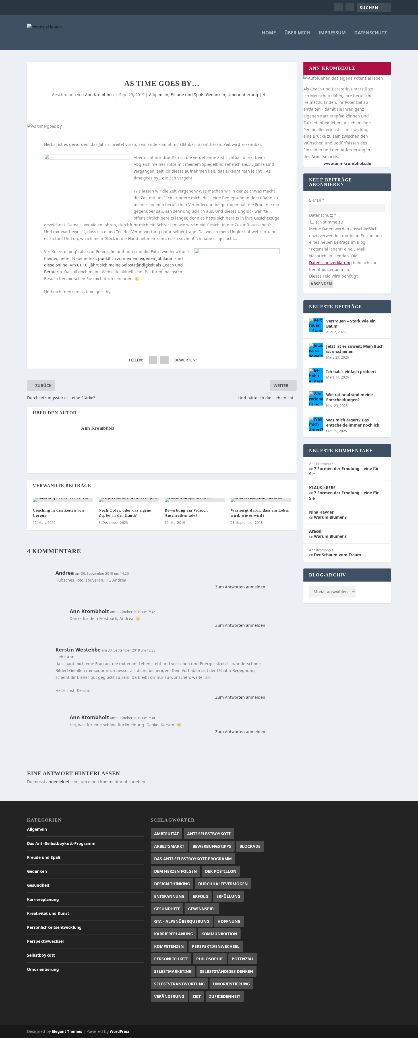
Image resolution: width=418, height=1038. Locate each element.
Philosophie (210, 959)
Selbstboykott (41, 955)
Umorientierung (242, 94)
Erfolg (200, 896)
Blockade (249, 846)
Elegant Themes (67, 1031)
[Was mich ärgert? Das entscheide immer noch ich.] (316, 424)
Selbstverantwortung (179, 984)
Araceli (315, 531)
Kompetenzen (169, 946)
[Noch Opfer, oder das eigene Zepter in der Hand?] (129, 500)
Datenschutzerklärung (330, 262)
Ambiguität (166, 833)
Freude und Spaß (187, 94)
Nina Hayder (321, 512)
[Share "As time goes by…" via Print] (164, 360)
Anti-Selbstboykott (209, 833)
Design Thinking (172, 883)
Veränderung (169, 996)
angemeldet (57, 781)
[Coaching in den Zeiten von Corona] (63, 500)
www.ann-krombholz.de (347, 163)
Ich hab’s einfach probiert (351, 371)
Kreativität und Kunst (48, 913)
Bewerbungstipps (212, 846)
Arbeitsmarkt (169, 846)
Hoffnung (229, 921)
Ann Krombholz (100, 94)
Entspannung (169, 896)
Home (269, 33)
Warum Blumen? (330, 517)
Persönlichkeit (171, 959)
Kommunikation (219, 933)
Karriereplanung (43, 899)
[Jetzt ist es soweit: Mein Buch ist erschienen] (316, 350)
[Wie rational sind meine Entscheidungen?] (316, 398)
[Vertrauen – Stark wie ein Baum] (316, 325)
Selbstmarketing (173, 971)
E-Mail (316, 200)
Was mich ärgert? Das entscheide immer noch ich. (353, 422)
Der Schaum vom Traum (337, 554)
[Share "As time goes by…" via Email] (153, 360)
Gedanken (215, 94)
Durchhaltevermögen (223, 883)
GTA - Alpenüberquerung (181, 921)
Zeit (197, 996)
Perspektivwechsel (45, 941)
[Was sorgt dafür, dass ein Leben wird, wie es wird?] (261, 500)
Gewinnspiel (202, 908)
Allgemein (158, 94)
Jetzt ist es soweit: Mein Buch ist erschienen (355, 349)
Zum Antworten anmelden (240, 587)
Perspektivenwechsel (215, 946)
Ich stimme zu (329, 222)
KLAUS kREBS (322, 487)
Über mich (297, 33)
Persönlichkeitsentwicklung (54, 927)
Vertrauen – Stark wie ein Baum (351, 323)
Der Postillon (220, 871)
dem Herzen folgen (175, 871)
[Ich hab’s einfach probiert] (316, 375)
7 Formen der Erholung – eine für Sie (344, 471)
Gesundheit (38, 885)
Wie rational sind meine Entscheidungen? (349, 397)
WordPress (119, 1031)
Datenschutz (370, 33)
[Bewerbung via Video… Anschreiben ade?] (195, 500)
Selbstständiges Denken (226, 971)
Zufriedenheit (224, 996)
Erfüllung (228, 896)
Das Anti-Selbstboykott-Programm (61, 843)
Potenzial (243, 959)
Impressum (332, 33)
